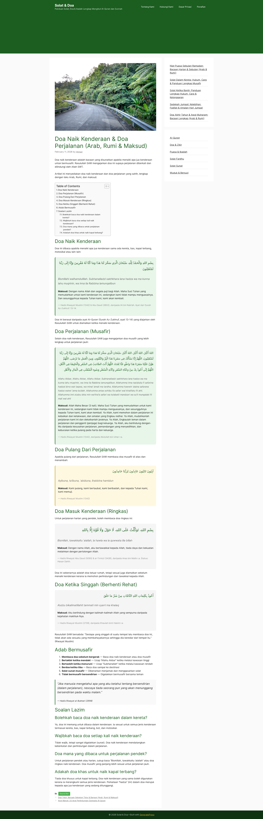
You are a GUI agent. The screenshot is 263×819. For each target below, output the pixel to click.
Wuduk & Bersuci (179, 172)
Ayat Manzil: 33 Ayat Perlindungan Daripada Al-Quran (81, 801)
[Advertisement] (131, 34)
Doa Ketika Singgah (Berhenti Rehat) (77, 204)
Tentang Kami (147, 6)
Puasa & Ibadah (178, 151)
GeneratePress (147, 814)
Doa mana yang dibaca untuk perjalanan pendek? (81, 228)
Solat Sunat (176, 165)
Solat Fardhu (177, 158)
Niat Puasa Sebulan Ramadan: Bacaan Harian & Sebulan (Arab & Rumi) (188, 69)
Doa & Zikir (64, 794)
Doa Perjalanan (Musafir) (71, 193)
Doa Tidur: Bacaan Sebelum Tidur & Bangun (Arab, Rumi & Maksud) (88, 797)
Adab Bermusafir (67, 207)
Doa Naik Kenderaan (68, 190)
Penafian (201, 6)
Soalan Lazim (65, 211)
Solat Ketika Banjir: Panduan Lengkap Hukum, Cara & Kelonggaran (185, 94)
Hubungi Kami (166, 6)
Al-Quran (175, 137)
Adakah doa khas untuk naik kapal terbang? (83, 233)
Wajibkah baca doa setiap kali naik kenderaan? (78, 222)
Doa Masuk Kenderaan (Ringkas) (75, 200)
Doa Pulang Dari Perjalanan (72, 197)
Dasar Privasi (185, 6)
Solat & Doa (64, 5)
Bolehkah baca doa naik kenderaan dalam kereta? (81, 216)
